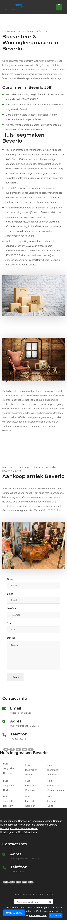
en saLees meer (38, 915)
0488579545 (14, 912)
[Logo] (20, 7)
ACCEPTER (55, 915)
